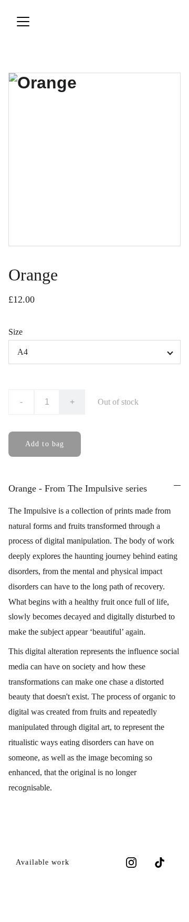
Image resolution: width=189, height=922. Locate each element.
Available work (42, 862)
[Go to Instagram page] (131, 862)
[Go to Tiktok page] (159, 862)
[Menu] (23, 21)
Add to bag (44, 444)
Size (15, 331)
